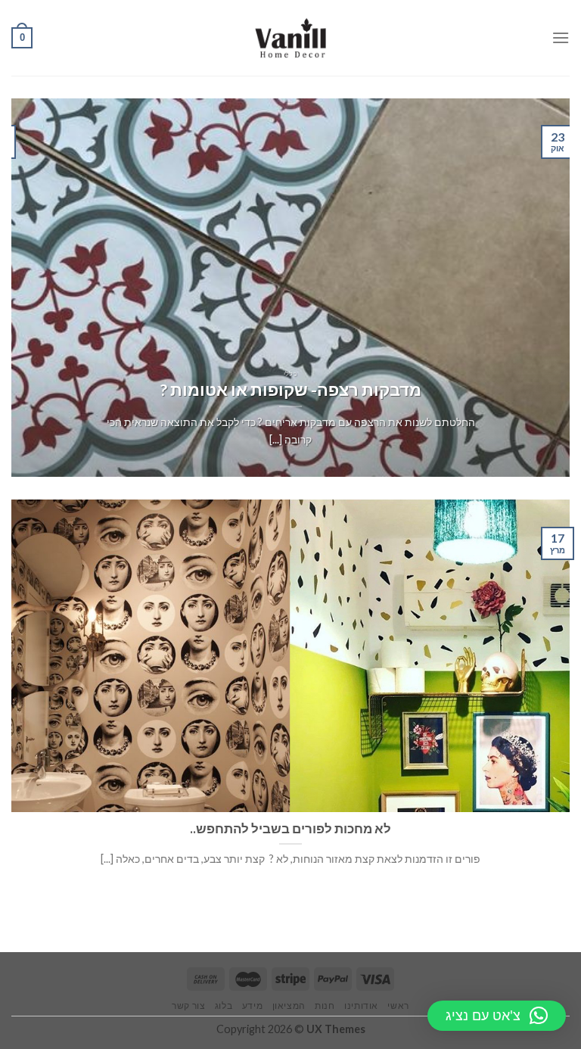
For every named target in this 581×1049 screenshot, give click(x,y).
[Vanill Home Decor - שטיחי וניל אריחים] (291, 37)
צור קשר (188, 1005)
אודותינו (361, 1005)
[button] (496, 1016)
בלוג (223, 1005)
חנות (324, 1005)
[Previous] (539, 287)
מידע (252, 1005)
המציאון (289, 1005)
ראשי (398, 1005)
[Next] (31, 287)
